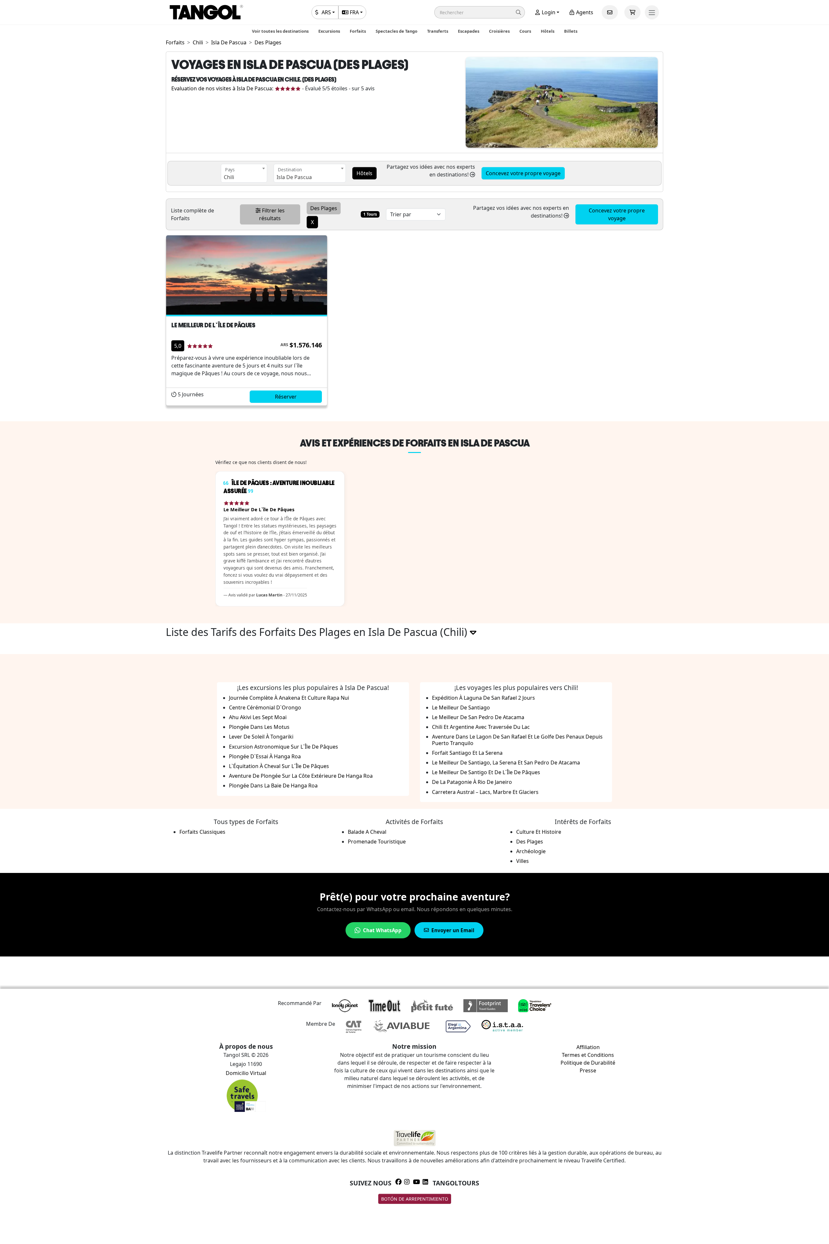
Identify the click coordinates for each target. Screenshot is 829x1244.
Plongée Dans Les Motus (259, 726)
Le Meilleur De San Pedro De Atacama (478, 717)
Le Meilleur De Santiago (461, 707)
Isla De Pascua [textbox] (294, 177)
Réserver (286, 396)
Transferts (437, 31)
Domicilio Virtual (246, 1073)
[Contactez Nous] (610, 12)
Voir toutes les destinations (280, 31)
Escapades (468, 31)
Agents (584, 12)
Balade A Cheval (367, 831)
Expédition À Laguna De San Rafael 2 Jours (483, 697)
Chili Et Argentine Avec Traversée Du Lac (481, 726)
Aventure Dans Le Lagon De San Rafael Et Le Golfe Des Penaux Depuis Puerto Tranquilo (517, 739)
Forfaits (358, 31)
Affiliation (588, 1047)
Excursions (329, 31)
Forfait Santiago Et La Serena (467, 752)
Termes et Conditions (588, 1054)
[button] (479, 12)
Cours (525, 31)
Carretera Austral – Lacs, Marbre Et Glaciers (485, 792)
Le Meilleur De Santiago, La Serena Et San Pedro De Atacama (506, 762)
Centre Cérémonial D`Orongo (265, 707)
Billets (570, 31)
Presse (588, 1070)
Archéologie (531, 851)
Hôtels (547, 31)
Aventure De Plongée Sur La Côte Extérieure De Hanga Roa (301, 775)
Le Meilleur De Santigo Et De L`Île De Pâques (486, 772)
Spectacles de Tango (396, 31)
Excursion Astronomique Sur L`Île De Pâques (283, 746)
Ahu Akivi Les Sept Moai (258, 717)
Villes (522, 861)
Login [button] (547, 12)
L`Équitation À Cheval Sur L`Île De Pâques (279, 766)
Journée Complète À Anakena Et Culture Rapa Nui (289, 697)
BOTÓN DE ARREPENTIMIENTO (414, 1199)
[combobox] (244, 173)
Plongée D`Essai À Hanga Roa (265, 756)
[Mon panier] (632, 12)
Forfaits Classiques (202, 831)
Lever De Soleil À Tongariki (261, 736)
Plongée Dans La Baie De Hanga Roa (273, 785)
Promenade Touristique (377, 841)
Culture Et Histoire (538, 831)
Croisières (499, 31)
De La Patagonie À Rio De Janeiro (472, 782)
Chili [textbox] (229, 177)
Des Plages (529, 841)
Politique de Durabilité (588, 1062)
